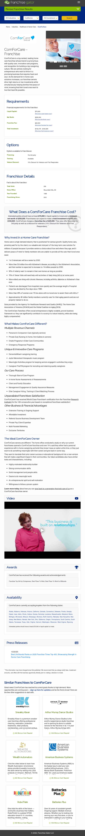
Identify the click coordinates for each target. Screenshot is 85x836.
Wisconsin (53, 622)
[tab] (51, 62)
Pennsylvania (55, 619)
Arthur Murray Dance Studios (59, 712)
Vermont (38, 622)
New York (31, 619)
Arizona (29, 611)
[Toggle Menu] (79, 2)
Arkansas (23, 611)
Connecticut (50, 611)
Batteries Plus (59, 802)
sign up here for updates (40, 690)
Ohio (36, 619)
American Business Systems (59, 757)
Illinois (24, 614)
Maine (70, 614)
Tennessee (17, 622)
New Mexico (17, 619)
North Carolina (47, 617)
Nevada (24, 619)
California (36, 611)
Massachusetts (56, 614)
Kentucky (41, 614)
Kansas (35, 614)
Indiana (29, 614)
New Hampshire (65, 617)
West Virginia (62, 622)
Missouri (25, 617)
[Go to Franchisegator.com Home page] (19, 1)
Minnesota (18, 617)
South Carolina (65, 619)
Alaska (11, 611)
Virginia (32, 622)
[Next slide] (78, 50)
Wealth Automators (22, 757)
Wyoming (70, 622)
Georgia (69, 611)
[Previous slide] (48, 50)
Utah (27, 622)
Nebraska (56, 617)
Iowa (15, 614)
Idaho (19, 614)
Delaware (57, 611)
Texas (24, 622)
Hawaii (11, 614)
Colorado (42, 611)
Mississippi (32, 617)
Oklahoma (42, 619)
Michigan (12, 617)
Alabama (17, 611)
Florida (63, 611)
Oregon (48, 619)
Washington (45, 622)
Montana (39, 617)
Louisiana (48, 614)
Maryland (65, 614)
